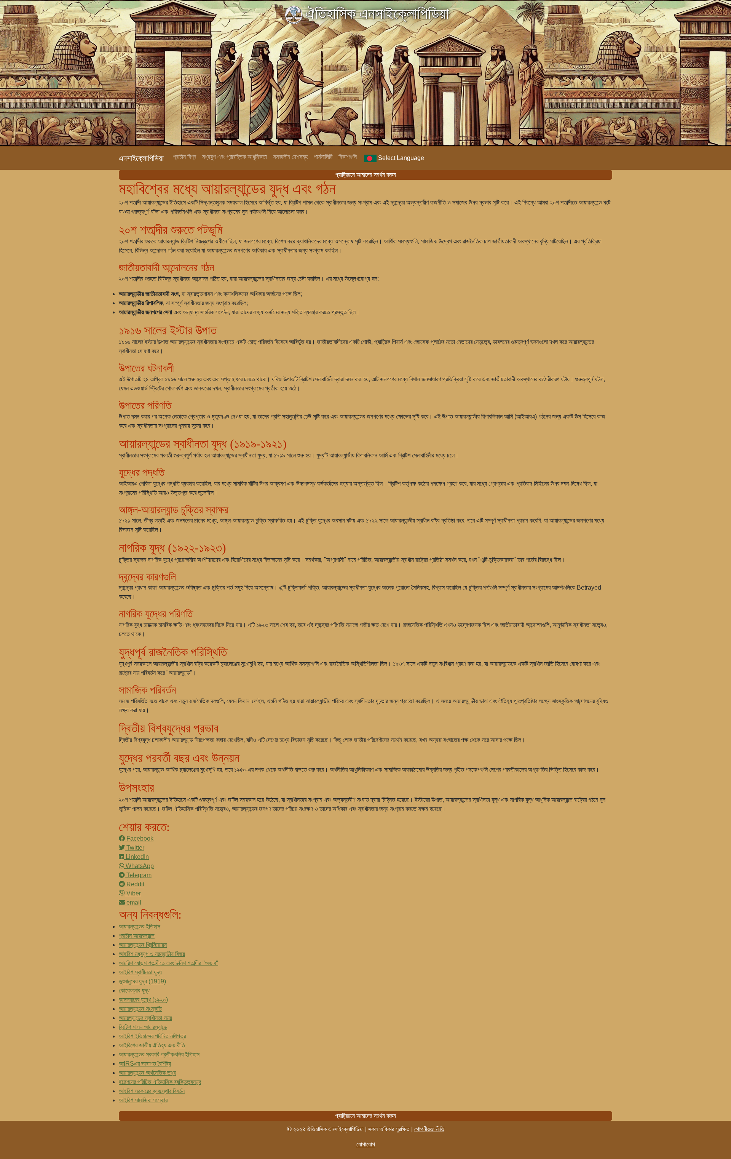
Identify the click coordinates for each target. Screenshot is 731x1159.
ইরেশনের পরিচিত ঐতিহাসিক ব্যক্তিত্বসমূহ (160, 1082)
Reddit (134, 884)
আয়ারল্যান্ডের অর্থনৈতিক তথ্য (147, 1072)
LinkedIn (136, 857)
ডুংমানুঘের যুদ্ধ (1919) (142, 981)
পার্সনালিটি (323, 156)
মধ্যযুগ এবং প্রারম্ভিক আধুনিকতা (234, 156)
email (133, 902)
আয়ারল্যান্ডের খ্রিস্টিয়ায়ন (143, 945)
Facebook (139, 838)
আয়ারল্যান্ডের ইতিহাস (139, 926)
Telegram (138, 875)
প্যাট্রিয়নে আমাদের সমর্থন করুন (365, 174)
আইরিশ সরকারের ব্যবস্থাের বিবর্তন (152, 1091)
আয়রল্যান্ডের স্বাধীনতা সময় (145, 1018)
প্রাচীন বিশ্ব (184, 156)
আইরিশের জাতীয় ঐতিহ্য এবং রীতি (152, 1045)
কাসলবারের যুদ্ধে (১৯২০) (143, 999)
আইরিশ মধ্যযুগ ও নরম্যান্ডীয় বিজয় (152, 954)
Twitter (134, 847)
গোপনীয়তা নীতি (429, 1129)
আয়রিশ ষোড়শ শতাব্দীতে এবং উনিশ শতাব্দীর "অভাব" (168, 963)
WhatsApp (139, 866)
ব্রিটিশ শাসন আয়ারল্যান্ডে (143, 1027)
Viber (133, 893)
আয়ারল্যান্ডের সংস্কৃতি (140, 1009)
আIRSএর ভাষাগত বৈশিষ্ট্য (145, 1063)
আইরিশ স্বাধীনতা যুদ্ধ (140, 972)
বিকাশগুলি (347, 156)
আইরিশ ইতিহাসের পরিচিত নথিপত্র (152, 1036)
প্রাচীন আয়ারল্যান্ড (137, 935)
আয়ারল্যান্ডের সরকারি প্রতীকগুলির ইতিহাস (159, 1054)
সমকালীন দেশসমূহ (290, 156)
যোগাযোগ (365, 1144)
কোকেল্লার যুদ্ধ (134, 990)
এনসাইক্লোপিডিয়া (141, 158)
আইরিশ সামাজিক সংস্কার (143, 1100)
